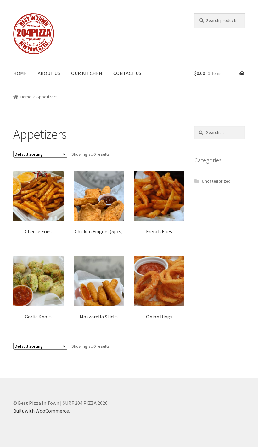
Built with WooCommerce (41, 411)
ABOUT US (49, 73)
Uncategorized (216, 181)
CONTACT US (127, 73)
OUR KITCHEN (86, 73)
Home (25, 97)
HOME (20, 73)
